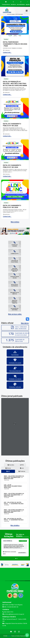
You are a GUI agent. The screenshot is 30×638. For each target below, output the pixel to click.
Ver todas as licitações (20, 535)
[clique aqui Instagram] (15, 631)
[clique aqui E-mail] (11, 631)
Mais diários (25, 323)
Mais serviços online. (15, 314)
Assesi (9, 636)
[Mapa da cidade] (15, 574)
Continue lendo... (7, 52)
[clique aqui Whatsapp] (19, 631)
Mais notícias (15, 222)
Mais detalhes (14, 525)
